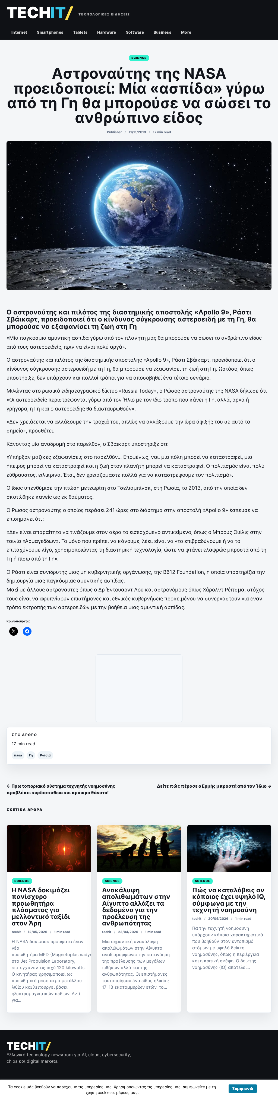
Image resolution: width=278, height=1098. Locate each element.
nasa (18, 755)
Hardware (106, 32)
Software (135, 32)
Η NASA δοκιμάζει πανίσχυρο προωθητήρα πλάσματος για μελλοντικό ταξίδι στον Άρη (41, 906)
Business (162, 32)
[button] (242, 1088)
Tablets (80, 32)
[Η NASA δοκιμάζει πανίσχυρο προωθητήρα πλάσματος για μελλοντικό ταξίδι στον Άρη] (49, 848)
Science (139, 58)
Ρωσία (45, 755)
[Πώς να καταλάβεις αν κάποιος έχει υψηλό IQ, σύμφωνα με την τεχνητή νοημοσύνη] (229, 848)
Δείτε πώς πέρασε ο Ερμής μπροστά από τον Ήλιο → (214, 786)
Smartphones (50, 32)
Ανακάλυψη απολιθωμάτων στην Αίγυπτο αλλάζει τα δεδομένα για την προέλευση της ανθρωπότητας (136, 906)
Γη (31, 755)
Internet (19, 32)
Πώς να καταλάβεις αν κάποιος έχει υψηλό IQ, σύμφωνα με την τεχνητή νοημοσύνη (228, 900)
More (186, 32)
